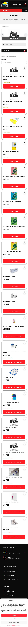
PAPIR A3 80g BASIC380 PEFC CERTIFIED (12, 126)
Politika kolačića (10, 625)
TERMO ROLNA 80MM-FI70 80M (10, 527)
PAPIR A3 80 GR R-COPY (8, 377)
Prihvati (14, 615)
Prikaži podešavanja (14, 622)
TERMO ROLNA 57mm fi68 (9, 276)
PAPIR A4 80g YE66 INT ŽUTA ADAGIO (12, 251)
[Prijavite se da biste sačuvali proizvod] (24, 68)
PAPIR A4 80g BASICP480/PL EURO (11, 151)
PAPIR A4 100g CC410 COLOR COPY (11, 402)
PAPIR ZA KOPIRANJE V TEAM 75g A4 (11, 502)
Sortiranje (3, 59)
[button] (26, 601)
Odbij (14, 618)
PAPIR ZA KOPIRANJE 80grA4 (10, 427)
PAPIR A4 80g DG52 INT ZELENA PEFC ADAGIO (14, 226)
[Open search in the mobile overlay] (14, 44)
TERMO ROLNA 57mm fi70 (9, 301)
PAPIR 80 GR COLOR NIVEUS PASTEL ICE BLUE (13, 76)
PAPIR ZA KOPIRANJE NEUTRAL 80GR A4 (12, 477)
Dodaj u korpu (14, 86)
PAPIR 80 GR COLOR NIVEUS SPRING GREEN (13, 101)
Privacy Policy (17, 625)
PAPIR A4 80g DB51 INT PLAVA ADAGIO (12, 201)
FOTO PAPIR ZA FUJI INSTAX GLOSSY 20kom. (13, 326)
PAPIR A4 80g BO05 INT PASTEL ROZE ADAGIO (14, 176)
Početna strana (5, 26)
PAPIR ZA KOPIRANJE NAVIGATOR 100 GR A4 (13, 452)
